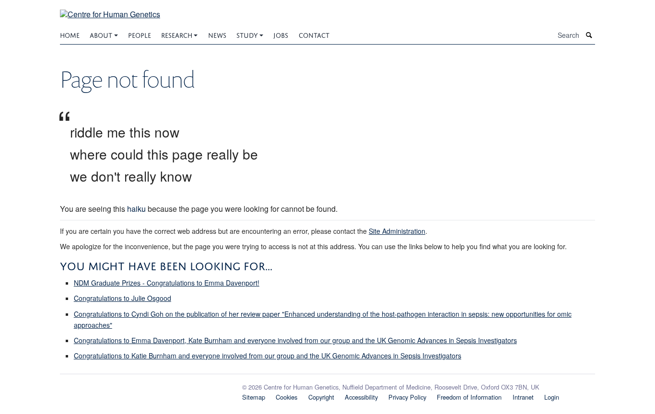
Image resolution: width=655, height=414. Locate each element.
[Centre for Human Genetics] (110, 8)
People (139, 34)
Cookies (286, 397)
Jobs (280, 34)
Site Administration (397, 231)
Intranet (523, 397)
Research (176, 34)
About (101, 34)
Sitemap (253, 397)
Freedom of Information (469, 397)
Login (551, 397)
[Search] (589, 35)
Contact (314, 34)
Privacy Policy (407, 397)
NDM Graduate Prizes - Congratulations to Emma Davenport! (166, 283)
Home (70, 34)
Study (247, 34)
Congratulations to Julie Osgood (122, 298)
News (217, 34)
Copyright (321, 397)
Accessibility (361, 397)
